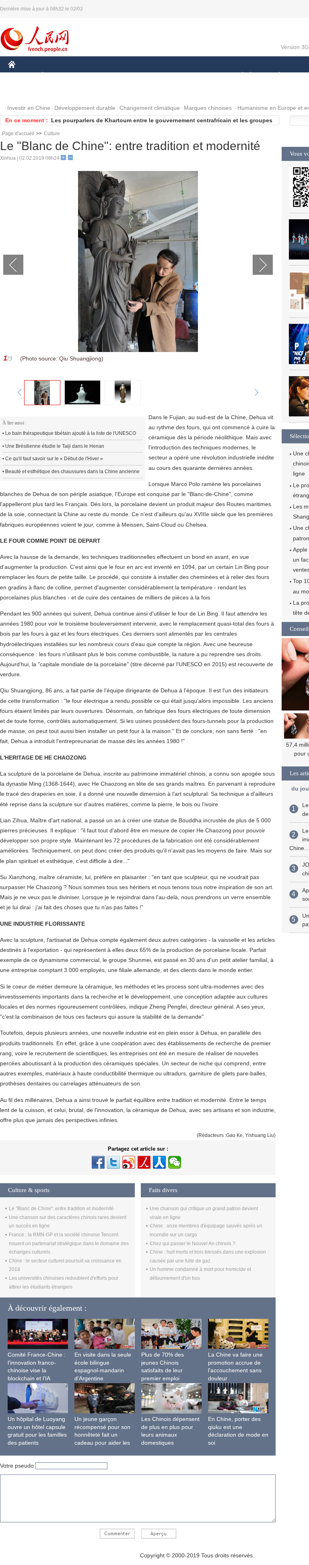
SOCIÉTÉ (238, 75)
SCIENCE (165, 75)
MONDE (95, 75)
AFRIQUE (129, 75)
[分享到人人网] (159, 1162)
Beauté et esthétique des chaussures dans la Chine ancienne (72, 471)
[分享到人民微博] (144, 1162)
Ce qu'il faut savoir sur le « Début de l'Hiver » (54, 458)
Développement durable (84, 108)
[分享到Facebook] (98, 1162)
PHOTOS (25, 92)
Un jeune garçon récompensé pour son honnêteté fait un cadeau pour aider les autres (102, 1435)
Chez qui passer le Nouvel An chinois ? (192, 1243)
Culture (52, 133)
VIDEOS (58, 92)
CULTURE (202, 75)
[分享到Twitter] (113, 1162)
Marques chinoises (208, 108)
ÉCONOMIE (57, 75)
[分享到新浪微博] (128, 1162)
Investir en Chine (28, 108)
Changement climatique (149, 108)
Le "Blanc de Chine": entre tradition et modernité (61, 1208)
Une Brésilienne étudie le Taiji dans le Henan (54, 446)
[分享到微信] (174, 1162)
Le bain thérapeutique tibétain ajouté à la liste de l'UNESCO (70, 433)
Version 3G (295, 47)
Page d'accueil (18, 133)
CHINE (22, 75)
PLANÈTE (275, 75)
